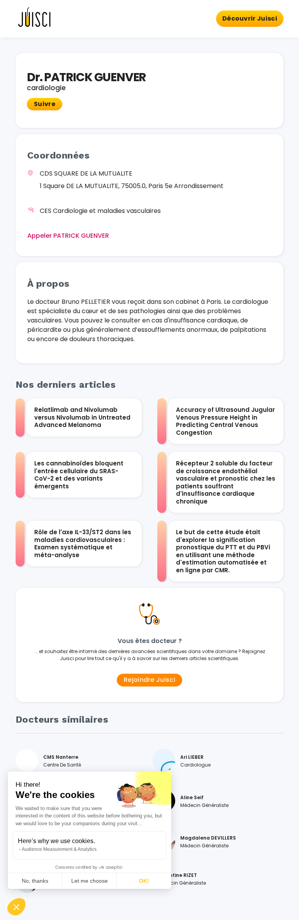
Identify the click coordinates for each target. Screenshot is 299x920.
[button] (16, 906)
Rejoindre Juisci (149, 679)
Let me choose (89, 881)
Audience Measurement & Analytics (59, 849)
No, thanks (35, 881)
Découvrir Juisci (249, 18)
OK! (144, 881)
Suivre (44, 103)
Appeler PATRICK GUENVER (68, 235)
